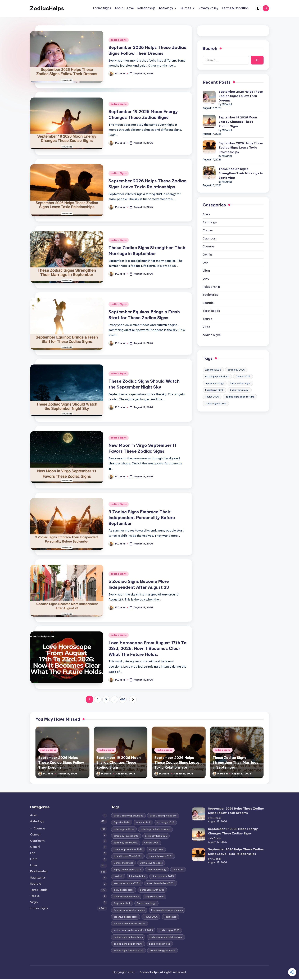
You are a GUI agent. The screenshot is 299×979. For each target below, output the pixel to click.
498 (122, 699)
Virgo (206, 327)
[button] (133, 699)
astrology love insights (126, 835)
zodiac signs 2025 (169, 930)
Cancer (208, 230)
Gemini (207, 254)
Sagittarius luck (122, 903)
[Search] (257, 60)
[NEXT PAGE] (133, 699)
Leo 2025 (178, 869)
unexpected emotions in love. (130, 923)
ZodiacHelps (47, 8)
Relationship (211, 287)
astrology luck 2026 (156, 835)
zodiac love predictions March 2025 (133, 930)
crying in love (156, 849)
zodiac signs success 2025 (128, 950)
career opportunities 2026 (128, 849)
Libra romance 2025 (163, 876)
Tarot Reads (211, 311)
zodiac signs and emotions (128, 937)
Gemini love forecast (151, 862)
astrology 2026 (236, 369)
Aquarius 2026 (213, 369)
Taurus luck (170, 916)
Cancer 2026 (243, 376)
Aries (206, 214)
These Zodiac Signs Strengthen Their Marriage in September (241, 173)
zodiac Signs (119, 40)
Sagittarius (210, 295)
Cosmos (208, 246)
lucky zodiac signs (240, 383)
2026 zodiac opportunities (128, 815)
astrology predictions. (217, 376)
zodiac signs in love (215, 403)
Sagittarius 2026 (214, 390)
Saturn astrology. (239, 390)
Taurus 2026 (212, 396)
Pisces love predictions (126, 896)
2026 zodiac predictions (163, 815)
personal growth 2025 (152, 889)
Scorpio (208, 303)
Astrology (210, 222)
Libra (206, 271)
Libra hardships (137, 876)
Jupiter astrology (214, 383)
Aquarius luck (143, 822)
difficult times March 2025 (128, 856)
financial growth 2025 (160, 856)
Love (206, 278)
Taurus (207, 319)
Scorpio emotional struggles (129, 910)
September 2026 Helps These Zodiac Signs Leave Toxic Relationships (241, 147)
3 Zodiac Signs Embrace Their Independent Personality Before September (141, 517)
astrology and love (124, 829)
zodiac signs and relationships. (165, 937)
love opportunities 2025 (127, 883)
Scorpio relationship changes (167, 910)
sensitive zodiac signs (126, 916)
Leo (205, 262)
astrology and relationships (155, 829)
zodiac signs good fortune (239, 396)
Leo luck (118, 876)
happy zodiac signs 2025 (127, 869)
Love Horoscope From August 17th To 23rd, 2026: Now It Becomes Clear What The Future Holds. (147, 648)
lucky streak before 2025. (161, 883)
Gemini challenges (123, 862)
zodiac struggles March (162, 950)
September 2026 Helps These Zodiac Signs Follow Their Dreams (241, 96)
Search (210, 48)
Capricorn (210, 238)
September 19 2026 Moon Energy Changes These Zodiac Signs (238, 122)
